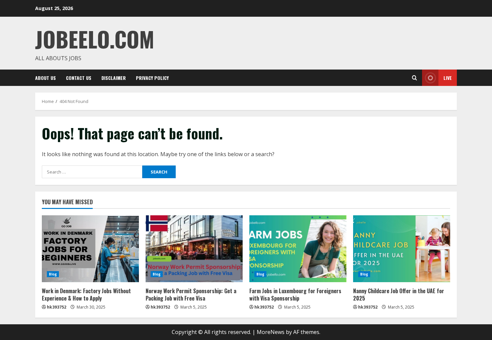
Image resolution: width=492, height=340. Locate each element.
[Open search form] (414, 77)
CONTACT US (78, 77)
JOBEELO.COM (94, 38)
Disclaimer (113, 77)
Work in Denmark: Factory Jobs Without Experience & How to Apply (86, 294)
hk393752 (56, 307)
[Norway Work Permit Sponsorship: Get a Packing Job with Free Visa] (194, 248)
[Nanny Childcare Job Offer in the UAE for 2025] (401, 248)
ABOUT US (45, 77)
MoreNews (270, 332)
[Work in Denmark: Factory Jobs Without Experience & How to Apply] (90, 248)
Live (447, 77)
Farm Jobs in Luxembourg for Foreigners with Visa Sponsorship (295, 294)
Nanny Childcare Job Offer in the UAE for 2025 (398, 294)
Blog (53, 274)
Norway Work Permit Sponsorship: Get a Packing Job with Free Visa (191, 294)
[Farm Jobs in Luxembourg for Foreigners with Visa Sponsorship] (297, 248)
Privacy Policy (152, 77)
